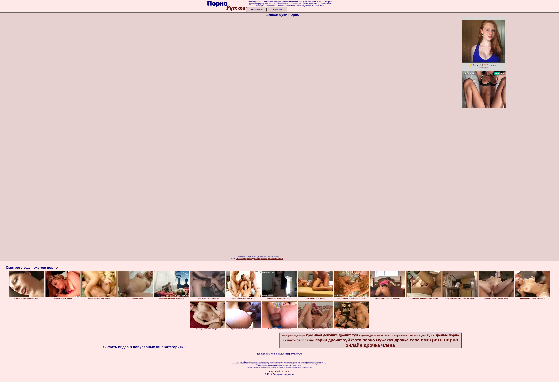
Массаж (263, 259)
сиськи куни (417, 335)
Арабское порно (275, 259)
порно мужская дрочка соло (391, 340)
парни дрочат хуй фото (338, 340)
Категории (256, 9)
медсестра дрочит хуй (369, 336)
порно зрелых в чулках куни (293, 336)
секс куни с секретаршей (394, 335)
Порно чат (277, 9)
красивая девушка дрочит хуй (332, 335)
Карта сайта (276, 371)
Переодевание (253, 259)
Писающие (241, 259)
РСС (287, 371)
